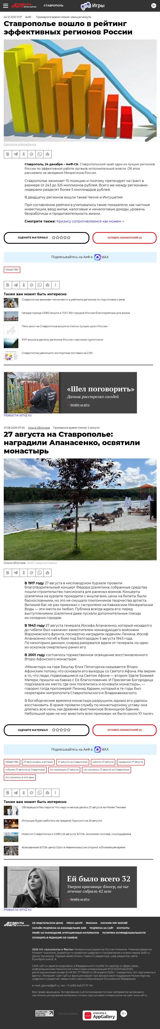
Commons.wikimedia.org (20, 144)
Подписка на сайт (101, 928)
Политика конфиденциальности (124, 933)
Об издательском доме (47, 923)
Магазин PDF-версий (114, 923)
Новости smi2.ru (17, 415)
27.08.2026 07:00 (14, 427)
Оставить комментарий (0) (125, 237)
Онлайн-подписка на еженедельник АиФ (59, 928)
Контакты (123, 928)
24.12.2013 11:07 (13, 17)
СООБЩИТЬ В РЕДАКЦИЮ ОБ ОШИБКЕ (55, 937)
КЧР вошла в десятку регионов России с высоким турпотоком (62, 339)
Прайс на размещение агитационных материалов (65, 933)
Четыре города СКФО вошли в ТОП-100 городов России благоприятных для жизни (76, 312)
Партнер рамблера (68, 1013)
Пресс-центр (74, 923)
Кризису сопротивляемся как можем (88, 221)
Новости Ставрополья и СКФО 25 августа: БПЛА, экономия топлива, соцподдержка (76, 834)
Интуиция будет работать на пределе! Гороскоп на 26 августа (62, 820)
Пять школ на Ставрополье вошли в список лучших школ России (64, 326)
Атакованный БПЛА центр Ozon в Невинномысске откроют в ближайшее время (73, 847)
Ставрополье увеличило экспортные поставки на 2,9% (57, 353)
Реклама (91, 923)
